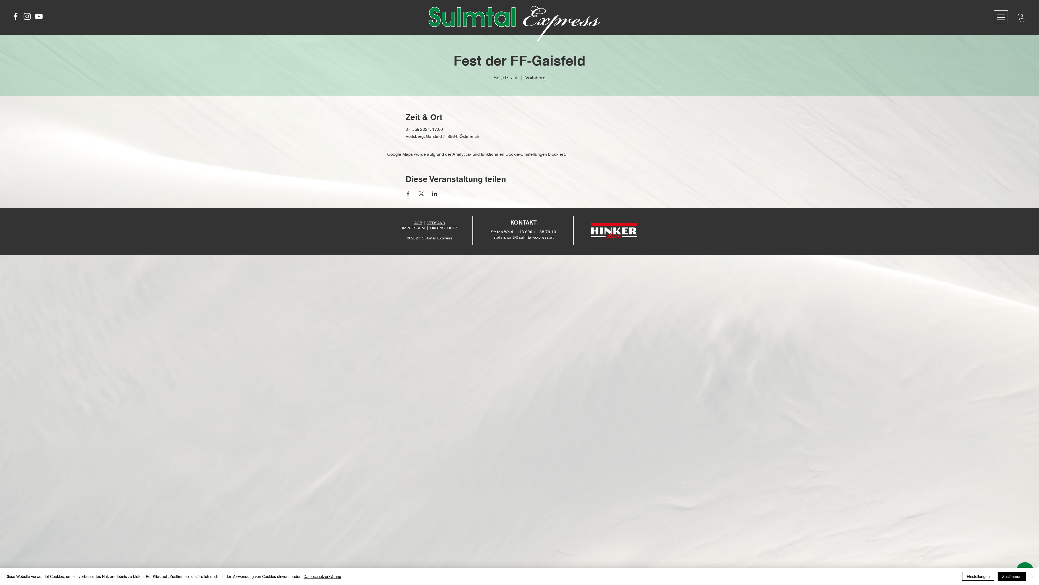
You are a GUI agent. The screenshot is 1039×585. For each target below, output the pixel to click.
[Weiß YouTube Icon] (39, 16)
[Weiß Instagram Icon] (27, 16)
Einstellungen (978, 576)
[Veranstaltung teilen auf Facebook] (408, 193)
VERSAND (436, 223)
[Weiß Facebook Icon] (15, 16)
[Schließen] (1032, 576)
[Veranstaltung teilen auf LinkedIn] (434, 193)
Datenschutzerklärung (322, 576)
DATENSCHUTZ (444, 228)
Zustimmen (1011, 576)
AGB (418, 223)
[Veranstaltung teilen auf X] (421, 193)
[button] (1001, 17)
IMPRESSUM (413, 228)
